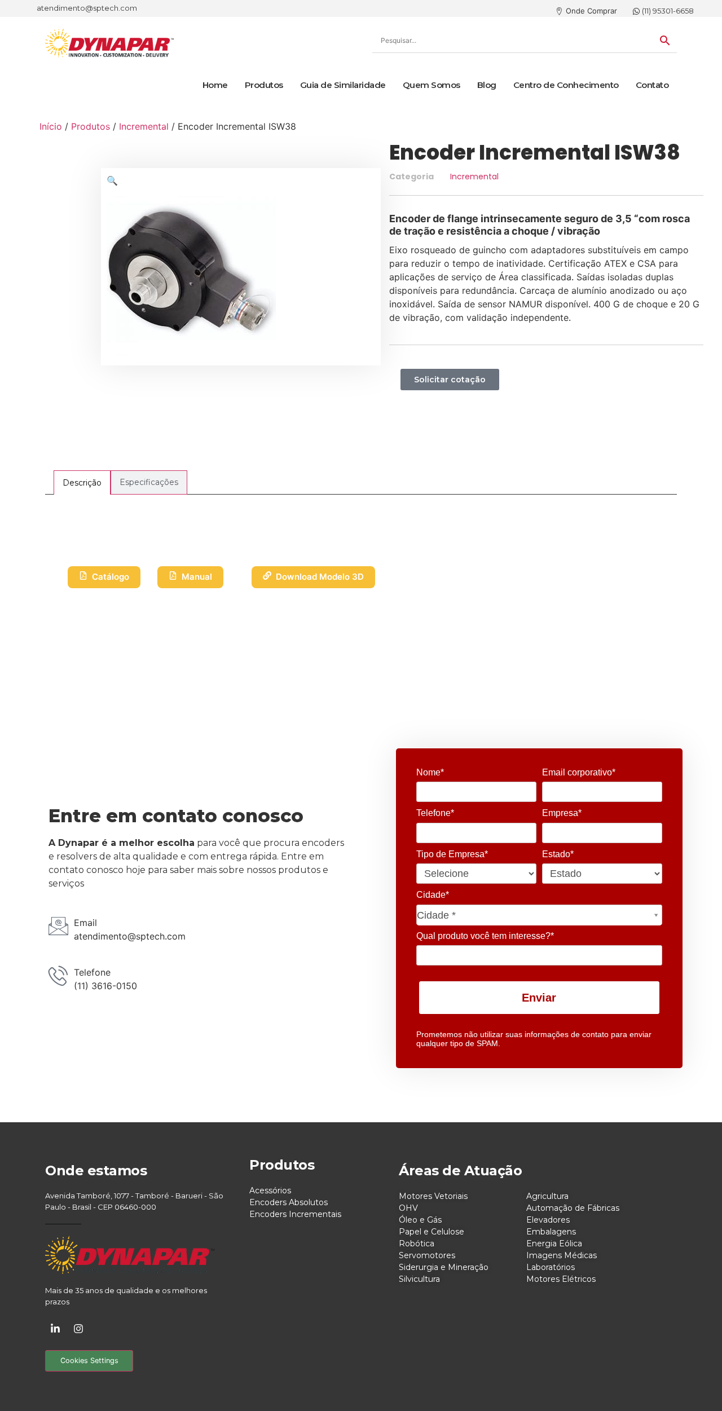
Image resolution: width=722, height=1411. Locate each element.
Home (215, 85)
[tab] (82, 482)
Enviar (539, 997)
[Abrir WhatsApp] (694, 1382)
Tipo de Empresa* (452, 854)
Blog (486, 85)
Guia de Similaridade (343, 85)
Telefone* (435, 813)
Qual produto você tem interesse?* (485, 936)
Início (50, 126)
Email (85, 922)
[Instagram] (78, 1329)
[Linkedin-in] (55, 1329)
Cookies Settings (89, 1360)
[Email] (58, 926)
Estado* (558, 854)
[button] (112, 180)
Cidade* (432, 894)
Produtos (264, 85)
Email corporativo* (578, 772)
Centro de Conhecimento (566, 85)
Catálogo (110, 576)
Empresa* (562, 813)
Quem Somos (431, 85)
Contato (652, 85)
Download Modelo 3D (320, 576)
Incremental (144, 126)
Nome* (430, 772)
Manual (197, 576)
